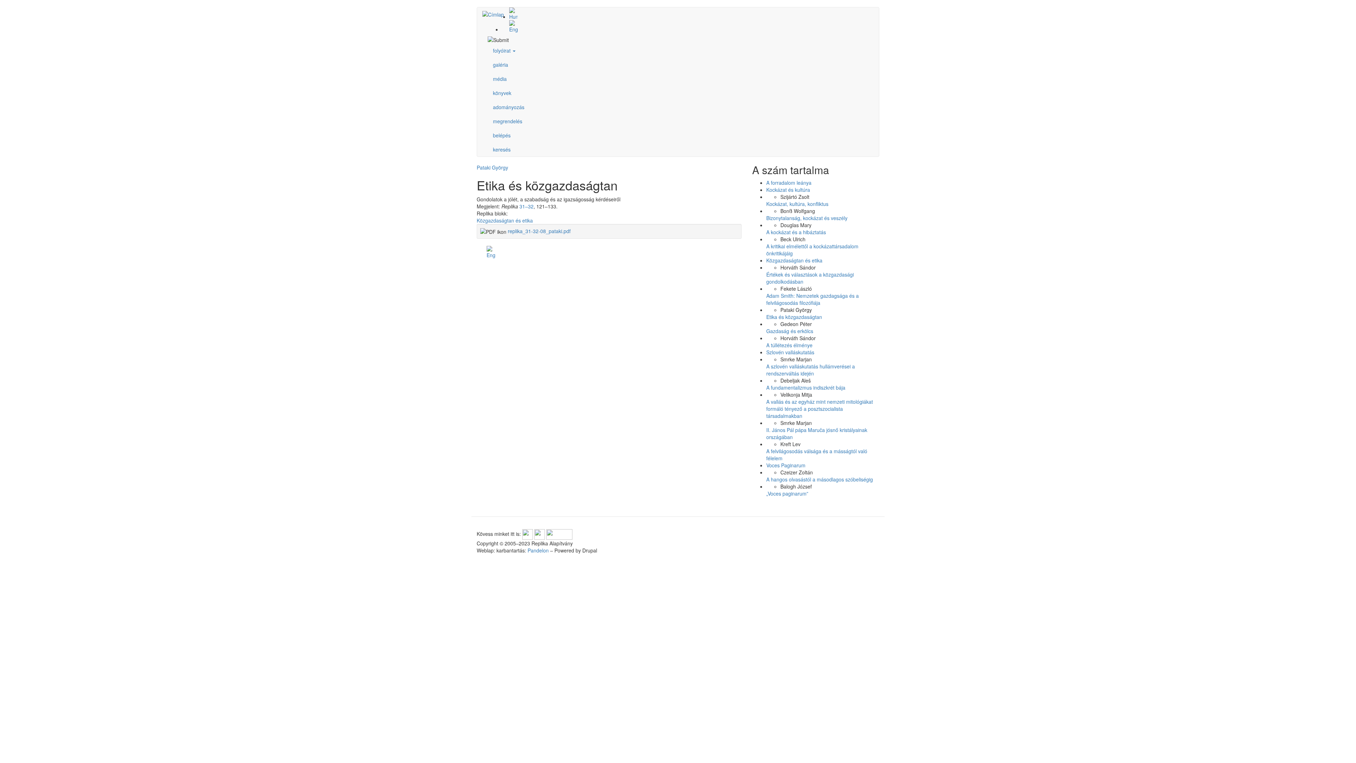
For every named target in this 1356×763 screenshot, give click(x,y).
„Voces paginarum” (787, 493)
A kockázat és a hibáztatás (796, 232)
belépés (502, 135)
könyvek (502, 92)
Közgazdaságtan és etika (505, 220)
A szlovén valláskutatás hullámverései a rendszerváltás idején (810, 370)
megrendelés (507, 121)
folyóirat (502, 50)
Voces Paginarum (785, 465)
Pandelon (538, 550)
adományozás (508, 107)
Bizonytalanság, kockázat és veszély (807, 217)
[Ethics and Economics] (685, 26)
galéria (500, 64)
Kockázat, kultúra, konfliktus (797, 203)
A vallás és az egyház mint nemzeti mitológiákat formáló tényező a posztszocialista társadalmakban (819, 408)
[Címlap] (495, 14)
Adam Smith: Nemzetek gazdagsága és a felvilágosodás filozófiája (812, 299)
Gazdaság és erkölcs (789, 331)
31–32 (526, 206)
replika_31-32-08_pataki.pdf (539, 231)
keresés (502, 149)
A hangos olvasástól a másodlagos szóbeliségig (819, 479)
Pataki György (492, 167)
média (500, 78)
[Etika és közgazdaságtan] (685, 13)
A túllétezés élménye (789, 345)
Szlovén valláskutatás (790, 352)
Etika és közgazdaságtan (794, 316)
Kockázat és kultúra (788, 189)
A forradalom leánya (788, 182)
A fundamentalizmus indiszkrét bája (805, 387)
